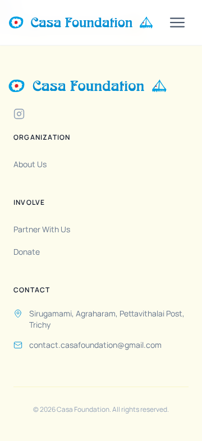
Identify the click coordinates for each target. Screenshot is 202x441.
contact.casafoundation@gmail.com (95, 344)
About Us (30, 164)
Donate (26, 251)
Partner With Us (41, 229)
